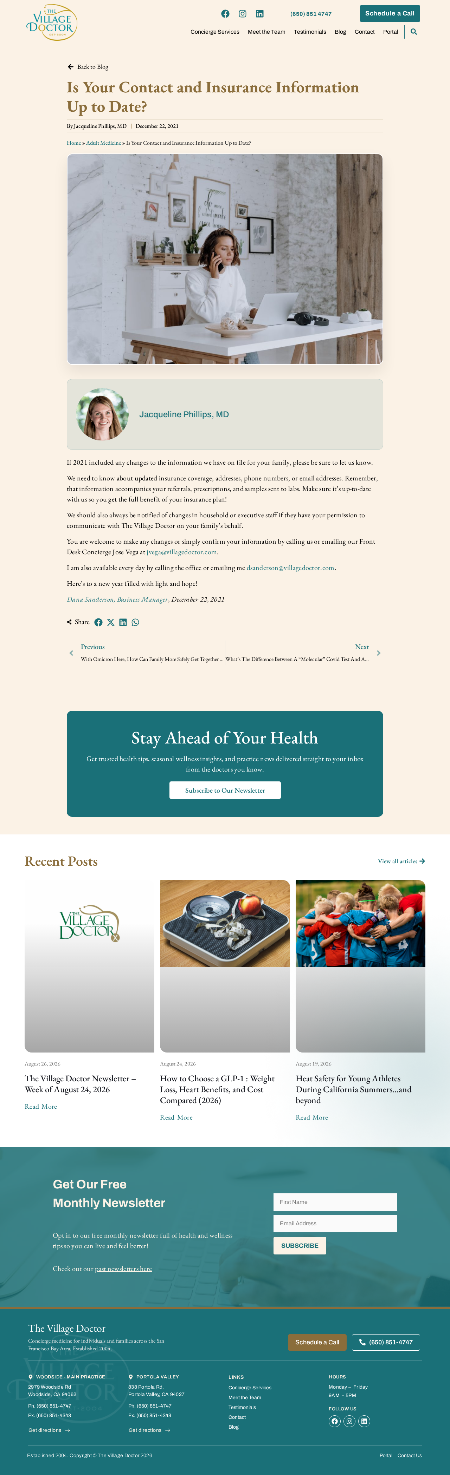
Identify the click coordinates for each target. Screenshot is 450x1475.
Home (74, 142)
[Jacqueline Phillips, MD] (102, 414)
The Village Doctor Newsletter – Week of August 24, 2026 (80, 1084)
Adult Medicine (103, 142)
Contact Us (410, 1455)
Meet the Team (266, 32)
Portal (390, 32)
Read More (41, 1106)
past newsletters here (123, 1268)
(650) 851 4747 (311, 14)
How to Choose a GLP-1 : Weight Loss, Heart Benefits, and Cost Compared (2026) (217, 1089)
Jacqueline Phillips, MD (184, 414)
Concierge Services (215, 32)
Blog (340, 32)
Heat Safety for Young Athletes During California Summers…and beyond (354, 1089)
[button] (98, 622)
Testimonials (310, 32)
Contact (365, 32)
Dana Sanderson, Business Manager (117, 599)
